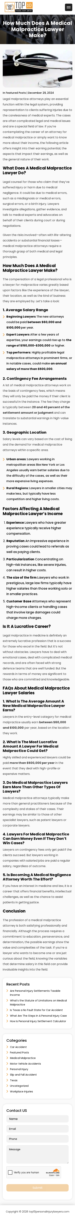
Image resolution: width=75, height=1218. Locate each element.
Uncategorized (19, 1086)
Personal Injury (19, 1069)
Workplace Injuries (21, 1091)
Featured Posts (19, 1052)
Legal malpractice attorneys (23, 99)
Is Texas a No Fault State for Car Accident (36, 1010)
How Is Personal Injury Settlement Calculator (38, 1021)
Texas (13, 1080)
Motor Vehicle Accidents (25, 1064)
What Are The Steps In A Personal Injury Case (38, 1016)
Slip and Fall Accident (23, 1075)
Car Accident (18, 1047)
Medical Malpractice (23, 1058)
